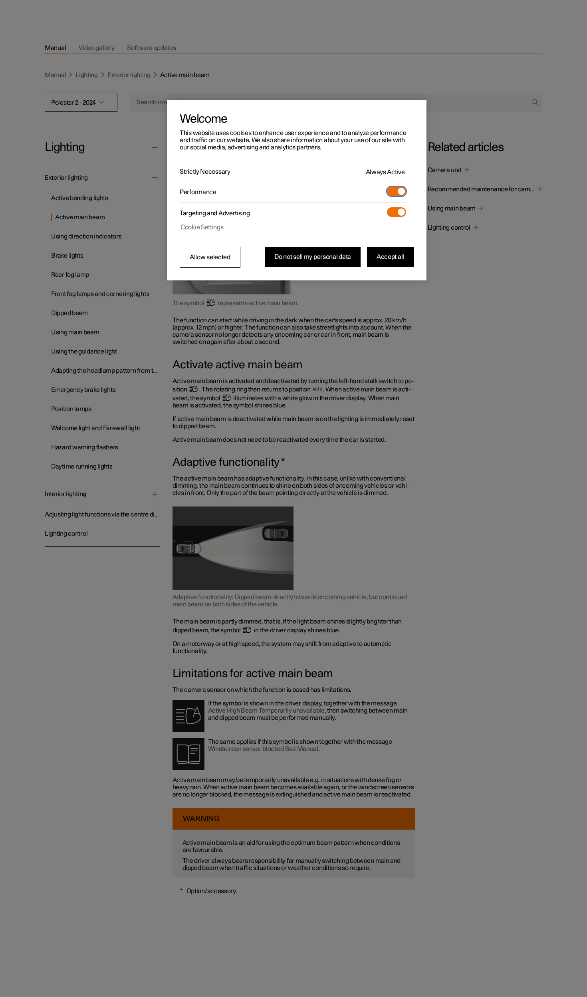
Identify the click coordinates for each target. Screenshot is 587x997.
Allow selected (210, 257)
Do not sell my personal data (312, 257)
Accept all (390, 257)
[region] (296, 190)
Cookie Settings (202, 227)
